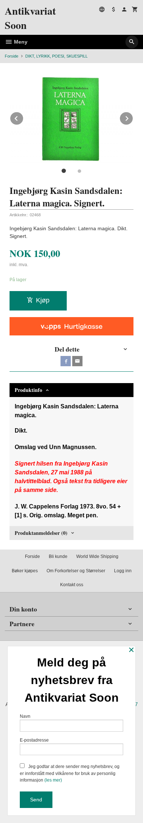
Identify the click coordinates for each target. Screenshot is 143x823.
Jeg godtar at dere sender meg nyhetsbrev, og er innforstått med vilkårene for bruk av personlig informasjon (70, 773)
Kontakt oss (71, 584)
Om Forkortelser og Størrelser (76, 570)
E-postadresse (34, 740)
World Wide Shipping (97, 556)
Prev (23, 117)
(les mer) (53, 780)
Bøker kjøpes (25, 570)
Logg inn (123, 570)
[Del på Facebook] (65, 361)
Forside (11, 56)
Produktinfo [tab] (28, 390)
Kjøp (43, 300)
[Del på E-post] (77, 361)
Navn (25, 716)
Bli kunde (58, 556)
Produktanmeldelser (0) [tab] (41, 533)
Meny (19, 42)
